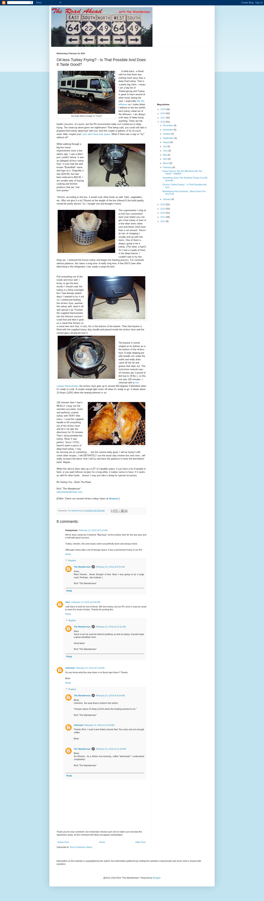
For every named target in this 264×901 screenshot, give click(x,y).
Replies (72, 560)
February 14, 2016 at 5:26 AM (90, 668)
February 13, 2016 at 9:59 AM (85, 602)
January (167, 199)
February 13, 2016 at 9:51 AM (110, 567)
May (165, 155)
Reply (68, 554)
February (167, 167)
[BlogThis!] (116, 511)
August (166, 142)
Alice (67, 602)
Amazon (113, 498)
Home (102, 842)
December (168, 125)
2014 (163, 209)
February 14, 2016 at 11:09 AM (99, 725)
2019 (163, 109)
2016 (163, 122)
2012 (163, 217)
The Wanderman (82, 567)
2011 (163, 221)
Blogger (156, 878)
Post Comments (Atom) (81, 847)
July (165, 146)
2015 (163, 204)
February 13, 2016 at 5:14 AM (93, 530)
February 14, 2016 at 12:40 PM (111, 749)
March (166, 163)
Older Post (140, 842)
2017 (163, 118)
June (165, 150)
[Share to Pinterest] (126, 511)
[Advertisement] (184, 74)
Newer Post (63, 842)
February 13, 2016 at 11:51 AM (111, 627)
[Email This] (112, 511)
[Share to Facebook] (122, 511)
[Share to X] (119, 511)
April (165, 159)
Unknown (70, 668)
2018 (163, 113)
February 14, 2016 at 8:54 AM (110, 695)
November (168, 130)
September (168, 138)
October (167, 134)
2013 (163, 213)
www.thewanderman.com (69, 492)
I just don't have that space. (96, 134)
